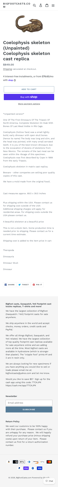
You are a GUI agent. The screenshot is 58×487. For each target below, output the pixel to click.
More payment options (29, 104)
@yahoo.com (24, 373)
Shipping (7, 69)
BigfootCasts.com (16, 5)
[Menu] (53, 5)
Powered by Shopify (41, 478)
